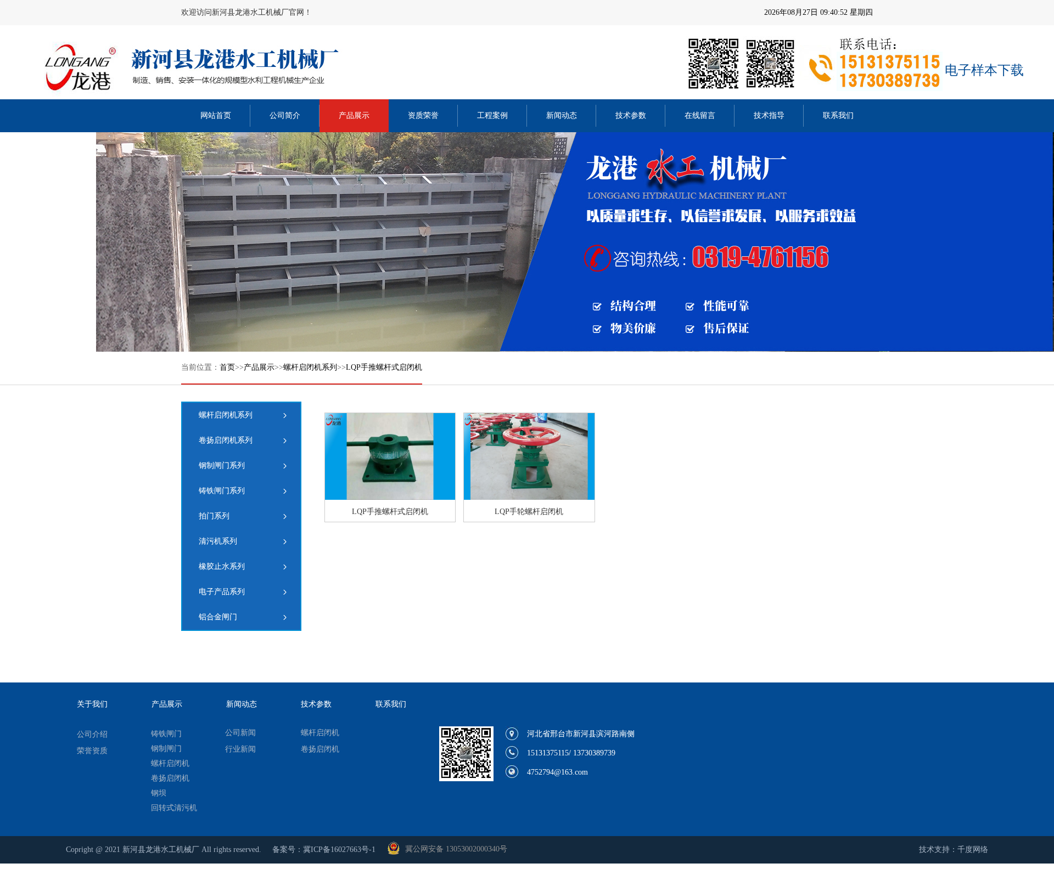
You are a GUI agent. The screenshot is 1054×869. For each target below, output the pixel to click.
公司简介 (285, 115)
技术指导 (769, 115)
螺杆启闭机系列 (310, 367)
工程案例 (492, 115)
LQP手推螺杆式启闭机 (384, 367)
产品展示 (354, 115)
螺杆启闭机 (170, 763)
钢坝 (158, 793)
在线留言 (700, 115)
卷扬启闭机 (170, 778)
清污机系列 (218, 541)
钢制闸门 (166, 748)
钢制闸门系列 (222, 465)
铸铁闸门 (166, 734)
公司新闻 (240, 733)
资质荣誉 (423, 115)
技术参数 (630, 115)
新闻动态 (561, 115)
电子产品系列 (222, 592)
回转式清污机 (174, 808)
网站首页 (215, 115)
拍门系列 (214, 516)
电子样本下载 (984, 70)
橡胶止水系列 (222, 566)
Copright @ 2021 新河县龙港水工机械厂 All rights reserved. (163, 849)
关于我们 (92, 704)
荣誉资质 (92, 751)
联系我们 (838, 115)
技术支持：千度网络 (953, 849)
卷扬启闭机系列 (226, 440)
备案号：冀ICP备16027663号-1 (323, 849)
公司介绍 (92, 734)
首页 (227, 367)
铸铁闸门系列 (222, 491)
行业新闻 (240, 749)
